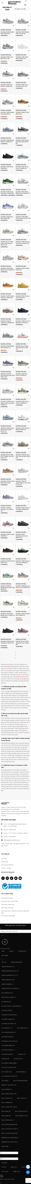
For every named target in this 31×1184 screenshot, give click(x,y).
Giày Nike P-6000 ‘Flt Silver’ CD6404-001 (8, 535)
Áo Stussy (6, 1072)
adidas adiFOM (16, 962)
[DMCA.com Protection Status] (5, 849)
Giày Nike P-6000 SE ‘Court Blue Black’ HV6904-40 (23, 321)
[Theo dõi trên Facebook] (3, 878)
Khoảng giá (3, 1150)
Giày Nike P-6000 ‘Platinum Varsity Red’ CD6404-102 (23, 242)
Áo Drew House (8, 1037)
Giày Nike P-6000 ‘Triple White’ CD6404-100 (22, 57)
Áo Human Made (8, 1045)
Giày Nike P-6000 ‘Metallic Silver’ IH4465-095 (7, 32)
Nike (22, 726)
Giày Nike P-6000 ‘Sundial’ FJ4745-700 (22, 269)
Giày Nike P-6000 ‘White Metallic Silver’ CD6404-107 (23, 192)
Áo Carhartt (7, 1028)
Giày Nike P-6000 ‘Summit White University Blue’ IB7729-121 (7, 429)
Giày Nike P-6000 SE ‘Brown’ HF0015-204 (8, 561)
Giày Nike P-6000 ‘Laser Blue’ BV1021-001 (7, 57)
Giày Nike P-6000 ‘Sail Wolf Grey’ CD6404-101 (23, 614)
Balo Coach (7, 1098)
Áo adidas (6, 1001)
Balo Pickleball (8, 1120)
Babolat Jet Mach (9, 1085)
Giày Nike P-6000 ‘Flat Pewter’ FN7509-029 (21, 374)
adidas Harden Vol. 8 (10, 975)
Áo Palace (18, 1058)
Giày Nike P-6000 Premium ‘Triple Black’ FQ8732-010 (7, 642)
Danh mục (2, 959)
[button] (2, 3)
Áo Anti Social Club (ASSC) (12, 1006)
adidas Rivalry (8, 979)
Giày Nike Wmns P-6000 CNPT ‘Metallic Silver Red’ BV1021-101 (7, 456)
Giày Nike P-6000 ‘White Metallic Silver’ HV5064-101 (8, 269)
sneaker (24, 679)
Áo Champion (22, 1028)
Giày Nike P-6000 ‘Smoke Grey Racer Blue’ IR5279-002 (22, 142)
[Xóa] (2, 935)
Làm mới (4, 1162)
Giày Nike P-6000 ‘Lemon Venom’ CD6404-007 (22, 402)
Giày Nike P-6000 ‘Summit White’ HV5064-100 (22, 428)
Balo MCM (6, 1111)
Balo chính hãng (9, 1094)
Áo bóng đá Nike (8, 1019)
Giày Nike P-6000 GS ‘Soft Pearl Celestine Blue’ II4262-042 (23, 456)
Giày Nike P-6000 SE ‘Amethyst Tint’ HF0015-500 (7, 509)
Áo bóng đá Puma (9, 1023)
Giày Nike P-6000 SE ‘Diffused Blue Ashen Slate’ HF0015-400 (8, 375)
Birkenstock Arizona (10, 1137)
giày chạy (7, 666)
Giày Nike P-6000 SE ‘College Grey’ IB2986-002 (7, 321)
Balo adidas (7, 1089)
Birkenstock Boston (10, 1142)
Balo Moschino (21, 1111)
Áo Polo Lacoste (9, 1067)
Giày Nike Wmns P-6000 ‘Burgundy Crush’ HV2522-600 (22, 643)
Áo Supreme (21, 1072)
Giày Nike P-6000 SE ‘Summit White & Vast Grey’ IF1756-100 (23, 483)
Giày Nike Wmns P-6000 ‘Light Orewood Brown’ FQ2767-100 (7, 243)
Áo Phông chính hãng (10, 1063)
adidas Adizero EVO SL (10, 971)
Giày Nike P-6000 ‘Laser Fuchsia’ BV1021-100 (22, 85)
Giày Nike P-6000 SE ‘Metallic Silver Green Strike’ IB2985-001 (8, 587)
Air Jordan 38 (7, 993)
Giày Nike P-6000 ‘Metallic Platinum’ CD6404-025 (7, 141)
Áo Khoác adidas (8, 1050)
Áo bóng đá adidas (9, 1015)
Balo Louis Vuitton (9, 1107)
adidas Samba (8, 984)
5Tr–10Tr (5, 1171)
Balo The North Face (10, 1129)
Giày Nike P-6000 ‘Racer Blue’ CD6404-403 (7, 217)
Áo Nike (5, 1058)
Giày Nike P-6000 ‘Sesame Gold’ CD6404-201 (22, 296)
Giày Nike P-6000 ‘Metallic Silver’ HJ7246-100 (22, 32)
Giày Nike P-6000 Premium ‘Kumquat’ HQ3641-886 (7, 296)
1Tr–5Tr (24, 1167)
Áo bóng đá (22, 951)
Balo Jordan (7, 1102)
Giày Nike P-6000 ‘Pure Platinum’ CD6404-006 (6, 85)
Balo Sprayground (9, 1124)
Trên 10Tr (16, 1171)
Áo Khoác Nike (7, 1054)
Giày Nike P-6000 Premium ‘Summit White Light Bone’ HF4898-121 (7, 403)
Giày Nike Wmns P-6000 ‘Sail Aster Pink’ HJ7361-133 (22, 347)
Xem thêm (5, 1146)
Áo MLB (21, 1054)
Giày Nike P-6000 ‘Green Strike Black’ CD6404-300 (7, 192)
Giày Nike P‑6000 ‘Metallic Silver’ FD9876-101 (7, 346)
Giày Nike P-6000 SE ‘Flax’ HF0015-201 (22, 113)
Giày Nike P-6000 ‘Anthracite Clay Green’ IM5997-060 (22, 536)
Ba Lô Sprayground (21, 1080)
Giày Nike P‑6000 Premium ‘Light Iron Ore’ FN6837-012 (23, 586)
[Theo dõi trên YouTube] (20, 878)
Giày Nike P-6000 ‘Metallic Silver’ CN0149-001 (7, 113)
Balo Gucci (21, 1098)
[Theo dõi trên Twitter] (16, 878)
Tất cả (4, 962)
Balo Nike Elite (21, 1115)
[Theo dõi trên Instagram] (7, 878)
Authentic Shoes (20, 677)
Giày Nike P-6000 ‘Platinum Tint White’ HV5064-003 (23, 508)
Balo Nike (5, 955)
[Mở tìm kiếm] (26, 1)
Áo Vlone (5, 1080)
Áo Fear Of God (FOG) (10, 1041)
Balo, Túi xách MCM (10, 1133)
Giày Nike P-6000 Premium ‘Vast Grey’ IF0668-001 (23, 561)
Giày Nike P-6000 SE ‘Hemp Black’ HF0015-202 (8, 482)
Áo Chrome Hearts (9, 1032)
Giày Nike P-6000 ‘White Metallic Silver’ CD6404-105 (8, 614)
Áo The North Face (9, 1076)
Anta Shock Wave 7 (9, 997)
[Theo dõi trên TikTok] (11, 878)
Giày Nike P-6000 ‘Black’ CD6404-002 (7, 167)
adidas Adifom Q (8, 966)
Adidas (11, 951)
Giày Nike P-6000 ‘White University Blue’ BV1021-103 (23, 217)
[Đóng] (4, 942)
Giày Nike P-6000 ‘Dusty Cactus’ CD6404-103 (22, 167)
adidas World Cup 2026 (10, 988)
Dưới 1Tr (14, 1167)
